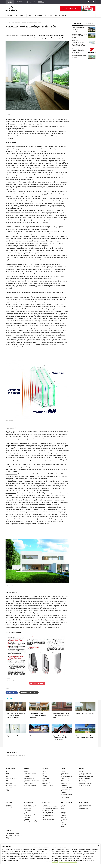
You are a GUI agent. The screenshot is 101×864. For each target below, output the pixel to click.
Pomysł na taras (83, 808)
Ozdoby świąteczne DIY (86, 776)
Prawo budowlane (29, 807)
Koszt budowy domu (11, 778)
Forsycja (63, 817)
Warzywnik (64, 785)
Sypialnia (44, 775)
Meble (81, 771)
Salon (44, 771)
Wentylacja (27, 817)
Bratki (62, 821)
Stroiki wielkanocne (84, 785)
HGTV (50, 15)
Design (29, 15)
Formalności (9, 782)
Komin (7, 775)
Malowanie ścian (28, 775)
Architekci (82, 780)
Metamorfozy (46, 782)
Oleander (63, 812)
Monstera (63, 771)
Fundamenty (9, 787)
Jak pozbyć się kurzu (48, 812)
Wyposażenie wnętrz (85, 773)
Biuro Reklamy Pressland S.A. (14, 835)
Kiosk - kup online (70, 9)
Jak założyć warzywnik (48, 814)
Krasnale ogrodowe (66, 789)
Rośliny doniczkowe (66, 776)
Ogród (16, 15)
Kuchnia (44, 776)
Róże (62, 808)
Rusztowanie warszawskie (31, 780)
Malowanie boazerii (29, 778)
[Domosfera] (19, 2)
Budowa (9, 15)
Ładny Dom (9, 805)
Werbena (63, 824)
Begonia (63, 807)
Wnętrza (22, 15)
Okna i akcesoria (16, 22)
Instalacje (8, 791)
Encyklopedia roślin (66, 787)
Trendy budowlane (60, 15)
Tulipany (63, 810)
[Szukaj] (89, 2)
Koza (25, 812)
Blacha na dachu (28, 784)
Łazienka (44, 773)
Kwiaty (63, 826)
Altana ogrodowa (65, 773)
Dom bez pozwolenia (30, 805)
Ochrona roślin (65, 778)
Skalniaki (63, 775)
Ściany (7, 789)
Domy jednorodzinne (85, 805)
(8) (38, 683)
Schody (8, 773)
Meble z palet (65, 780)
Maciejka (63, 815)
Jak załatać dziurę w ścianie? (50, 808)
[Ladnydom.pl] (10, 2)
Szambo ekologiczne (30, 785)
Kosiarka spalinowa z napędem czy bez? (67, 795)
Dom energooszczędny (30, 821)
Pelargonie (64, 819)
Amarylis (63, 814)
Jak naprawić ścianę (47, 815)
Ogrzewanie (27, 810)
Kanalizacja (27, 819)
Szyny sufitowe (28, 815)
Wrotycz (63, 791)
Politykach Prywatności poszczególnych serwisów (64, 862)
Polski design (83, 782)
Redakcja (8, 839)
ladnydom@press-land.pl (12, 833)
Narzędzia (27, 776)
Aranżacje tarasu (65, 784)
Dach (7, 780)
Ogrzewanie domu (11, 785)
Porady (7, 771)
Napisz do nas (9, 837)
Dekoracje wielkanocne (85, 784)
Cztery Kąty (9, 807)
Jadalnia (44, 780)
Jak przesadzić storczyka (49, 807)
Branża (81, 807)
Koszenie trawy (65, 782)
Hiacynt (63, 805)
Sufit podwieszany (29, 782)
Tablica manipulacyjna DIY (49, 819)
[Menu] (93, 2)
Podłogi (26, 771)
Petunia (63, 823)
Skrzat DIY (45, 805)
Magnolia (63, 792)
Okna (7, 776)
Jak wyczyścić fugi (47, 810)
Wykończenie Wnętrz (30, 773)
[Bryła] (41, 2)
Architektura (38, 15)
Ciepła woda (9, 784)
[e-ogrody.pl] (30, 2)
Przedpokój (45, 778)
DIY (45, 15)
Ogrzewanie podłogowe (30, 814)
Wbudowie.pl (27, 808)
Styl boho (45, 784)
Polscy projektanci (84, 778)
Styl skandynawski (47, 785)
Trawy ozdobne (65, 797)
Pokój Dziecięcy (83, 775)
